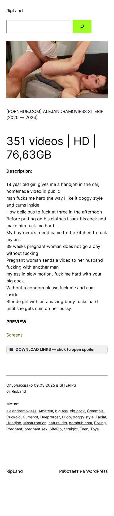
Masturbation (34, 423)
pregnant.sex (35, 429)
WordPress (97, 471)
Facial (101, 417)
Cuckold (13, 417)
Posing (100, 423)
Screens (14, 335)
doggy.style (83, 417)
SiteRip (56, 429)
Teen (84, 429)
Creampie (95, 411)
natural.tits (58, 423)
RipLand (14, 10)
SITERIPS (68, 385)
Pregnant (14, 429)
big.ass (61, 411)
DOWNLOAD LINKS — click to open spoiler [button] (55, 349)
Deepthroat (50, 417)
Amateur (45, 411)
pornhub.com (80, 423)
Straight (71, 429)
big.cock (77, 411)
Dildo (66, 417)
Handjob (13, 423)
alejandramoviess (21, 411)
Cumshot (30, 417)
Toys (94, 429)
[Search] (82, 26)
